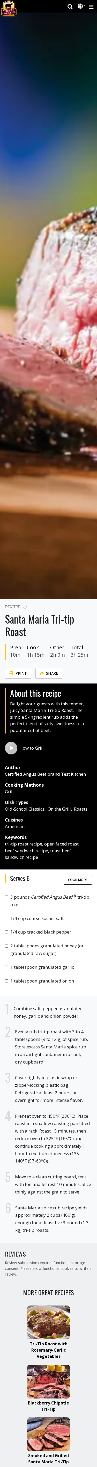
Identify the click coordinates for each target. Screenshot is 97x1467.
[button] (80, 6)
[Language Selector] (81, 6)
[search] (70, 6)
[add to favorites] (25, 608)
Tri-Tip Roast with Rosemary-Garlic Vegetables (49, 1350)
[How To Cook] (11, 748)
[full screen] (90, 608)
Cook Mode (78, 879)
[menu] (91, 6)
